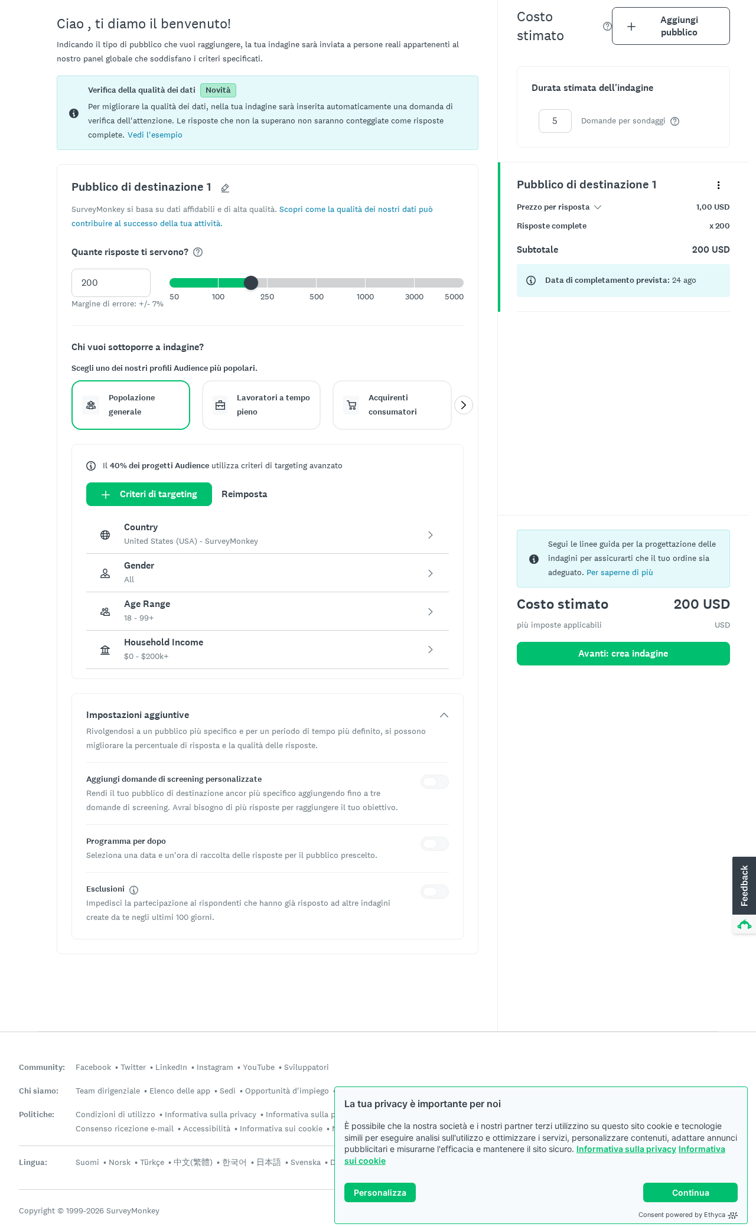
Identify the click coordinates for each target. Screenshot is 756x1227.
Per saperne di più (619, 572)
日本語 (268, 1162)
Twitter (133, 1067)
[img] (198, 252)
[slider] (251, 283)
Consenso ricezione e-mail (125, 1128)
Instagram (215, 1067)
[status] (267, 113)
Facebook (93, 1067)
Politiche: (36, 1114)
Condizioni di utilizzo (115, 1114)
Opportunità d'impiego (287, 1090)
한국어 (234, 1162)
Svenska (306, 1162)
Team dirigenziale (108, 1090)
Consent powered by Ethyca (681, 1214)
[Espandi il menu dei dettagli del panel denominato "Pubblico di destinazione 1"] (718, 184)
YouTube (259, 1067)
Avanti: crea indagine (623, 653)
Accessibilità (206, 1128)
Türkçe (152, 1162)
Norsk (120, 1162)
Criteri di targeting (158, 494)
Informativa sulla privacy (626, 1149)
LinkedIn (171, 1067)
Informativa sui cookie (281, 1128)
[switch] (437, 783)
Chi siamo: (38, 1091)
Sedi (228, 1090)
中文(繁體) (193, 1162)
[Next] (463, 405)
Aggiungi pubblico (679, 26)
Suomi (87, 1162)
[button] (155, 134)
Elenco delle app (179, 1090)
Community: (42, 1067)
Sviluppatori (306, 1067)
